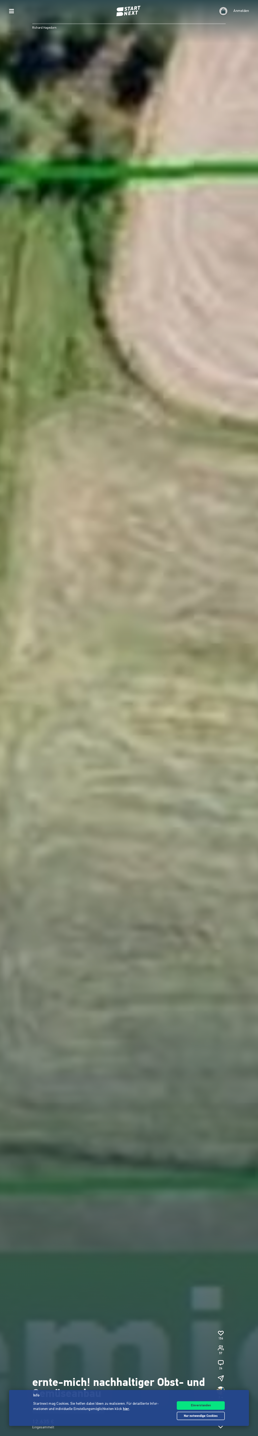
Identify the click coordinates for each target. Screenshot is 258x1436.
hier (126, 1409)
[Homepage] (129, 11)
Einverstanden (201, 1405)
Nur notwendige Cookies (201, 1416)
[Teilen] (221, 1378)
